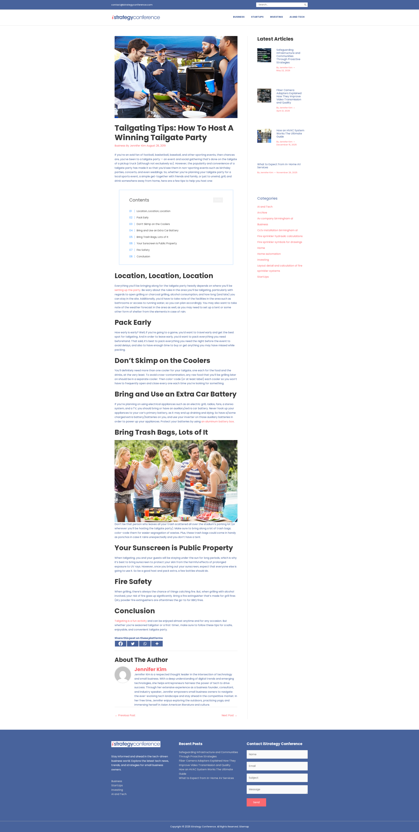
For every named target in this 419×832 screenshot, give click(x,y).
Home (261, 248)
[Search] (305, 5)
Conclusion (143, 256)
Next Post (229, 715)
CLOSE (218, 200)
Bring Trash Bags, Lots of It (152, 237)
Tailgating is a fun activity (131, 621)
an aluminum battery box (217, 421)
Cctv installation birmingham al (277, 230)
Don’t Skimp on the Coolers (153, 224)
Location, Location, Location (153, 211)
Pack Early (143, 217)
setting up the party (127, 290)
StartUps (263, 277)
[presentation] (264, 55)
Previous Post (125, 715)
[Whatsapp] (145, 644)
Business (120, 146)
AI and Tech (265, 207)
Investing (263, 260)
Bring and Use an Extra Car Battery (158, 230)
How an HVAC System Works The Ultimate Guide (290, 134)
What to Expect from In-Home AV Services (279, 165)
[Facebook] (120, 644)
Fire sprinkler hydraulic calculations (280, 236)
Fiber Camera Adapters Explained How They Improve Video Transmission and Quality (288, 96)
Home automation (269, 254)
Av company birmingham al (275, 218)
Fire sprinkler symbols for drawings (279, 242)
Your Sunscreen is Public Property (157, 243)
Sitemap (244, 826)
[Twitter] (132, 644)
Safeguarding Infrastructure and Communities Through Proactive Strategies (288, 56)
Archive (262, 212)
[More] (157, 644)
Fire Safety (143, 250)
